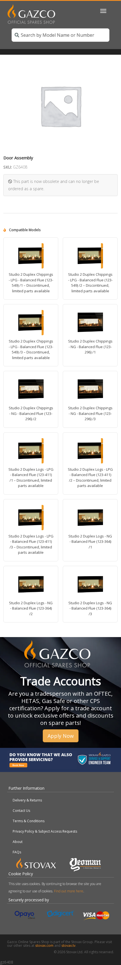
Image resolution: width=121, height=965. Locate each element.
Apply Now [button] (61, 735)
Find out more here (68, 891)
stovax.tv (68, 945)
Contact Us (21, 810)
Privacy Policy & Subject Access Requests (45, 831)
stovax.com (44, 945)
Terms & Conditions (28, 821)
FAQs (17, 852)
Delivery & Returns (27, 800)
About (18, 841)
